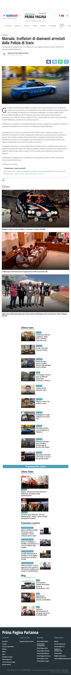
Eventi (4, 652)
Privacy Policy (58, 653)
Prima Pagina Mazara (43, 653)
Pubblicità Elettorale (60, 656)
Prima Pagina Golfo (42, 648)
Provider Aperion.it (59, 646)
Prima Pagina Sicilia (42, 658)
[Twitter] (54, 62)
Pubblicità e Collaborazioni (58, 650)
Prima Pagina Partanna (43, 656)
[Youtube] (62, 15)
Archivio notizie (6, 664)
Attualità (8, 26)
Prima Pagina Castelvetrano (41, 644)
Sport (35, 26)
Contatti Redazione (59, 644)
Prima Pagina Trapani (43, 661)
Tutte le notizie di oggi (8, 662)
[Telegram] (66, 62)
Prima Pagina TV (6, 659)
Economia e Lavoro (7, 657)
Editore (56, 641)
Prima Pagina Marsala (43, 651)
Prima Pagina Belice (42, 641)
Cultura (43, 26)
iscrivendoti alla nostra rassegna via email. (28, 174)
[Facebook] (59, 15)
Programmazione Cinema (27, 641)
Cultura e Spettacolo (8, 646)
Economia (52, 26)
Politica (27, 26)
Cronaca (18, 26)
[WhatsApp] (60, 62)
